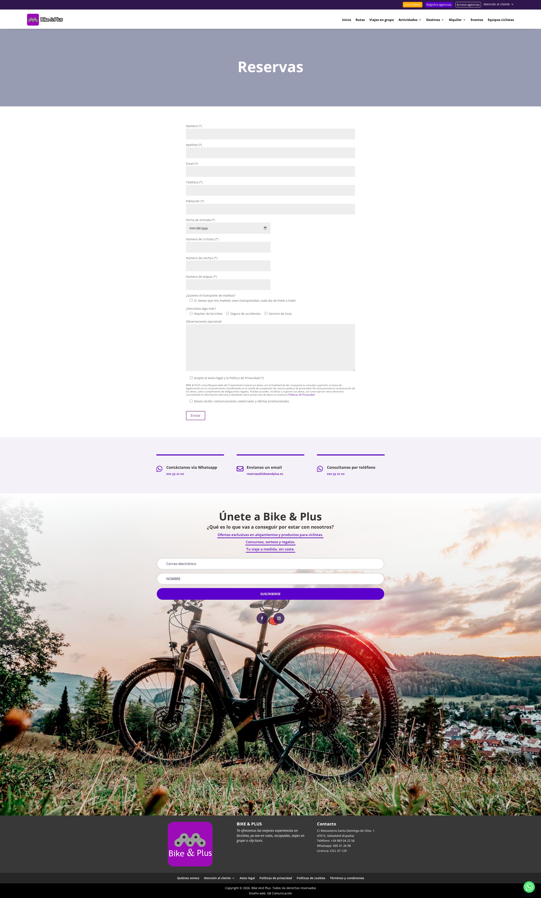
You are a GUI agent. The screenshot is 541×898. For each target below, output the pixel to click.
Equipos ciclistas (501, 20)
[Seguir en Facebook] (262, 618)
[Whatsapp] (529, 887)
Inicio (346, 20)
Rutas (360, 20)
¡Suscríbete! (412, 5)
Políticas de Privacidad (301, 394)
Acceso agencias (468, 5)
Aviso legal (247, 878)
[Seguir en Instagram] (278, 618)
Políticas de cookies (311, 878)
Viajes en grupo (381, 20)
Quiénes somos (188, 878)
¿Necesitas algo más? (201, 309)
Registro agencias (438, 5)
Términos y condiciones (347, 878)
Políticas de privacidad (276, 878)
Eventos (477, 20)
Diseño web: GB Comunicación (270, 893)
